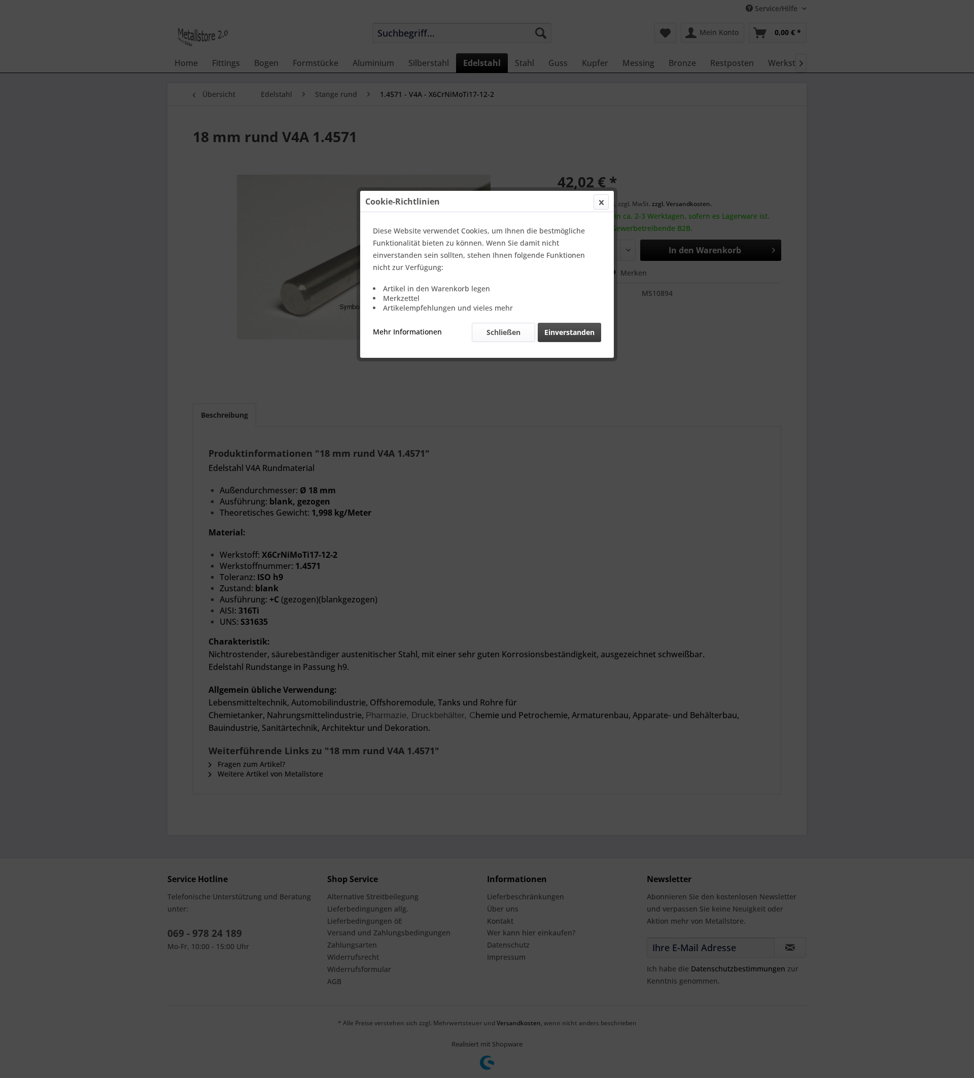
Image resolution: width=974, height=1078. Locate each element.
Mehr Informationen (407, 331)
